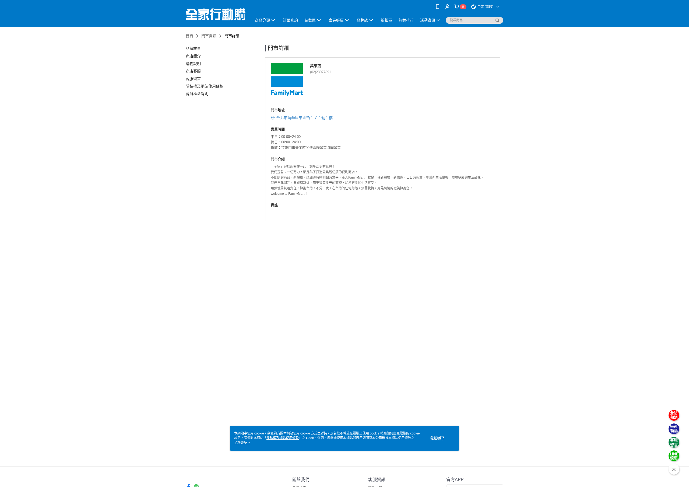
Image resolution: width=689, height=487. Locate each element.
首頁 (189, 36)
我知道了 (437, 438)
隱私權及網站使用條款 (282, 438)
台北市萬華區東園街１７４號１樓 (323, 118)
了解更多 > (242, 442)
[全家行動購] (215, 14)
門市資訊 (208, 36)
